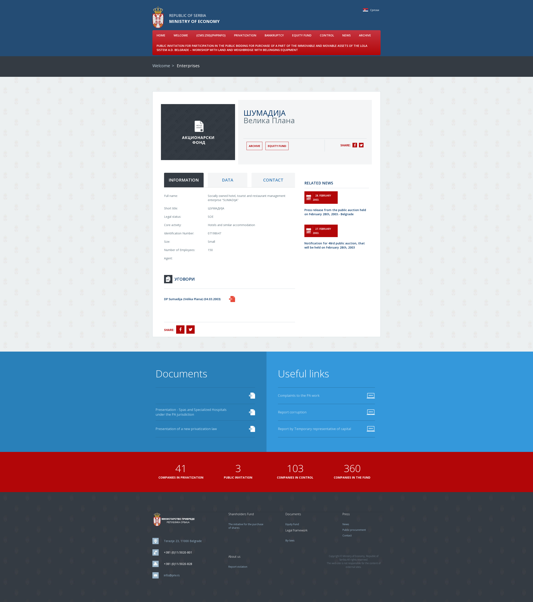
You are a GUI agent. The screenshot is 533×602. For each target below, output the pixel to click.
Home (161, 35)
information (184, 180)
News (346, 35)
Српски (366, 9)
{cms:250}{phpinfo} (211, 35)
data (227, 180)
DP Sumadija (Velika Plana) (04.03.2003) (192, 299)
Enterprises (188, 65)
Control (327, 35)
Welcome (181, 35)
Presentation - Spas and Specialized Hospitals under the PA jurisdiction (191, 412)
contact (273, 180)
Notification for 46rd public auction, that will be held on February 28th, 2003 (334, 245)
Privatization (245, 35)
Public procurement (354, 530)
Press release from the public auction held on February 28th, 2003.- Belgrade (335, 212)
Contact (347, 535)
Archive (365, 35)
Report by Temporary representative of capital (314, 429)
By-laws (289, 540)
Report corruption (292, 412)
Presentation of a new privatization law (186, 429)
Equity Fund (301, 35)
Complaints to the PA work (299, 395)
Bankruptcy (274, 35)
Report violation (237, 566)
